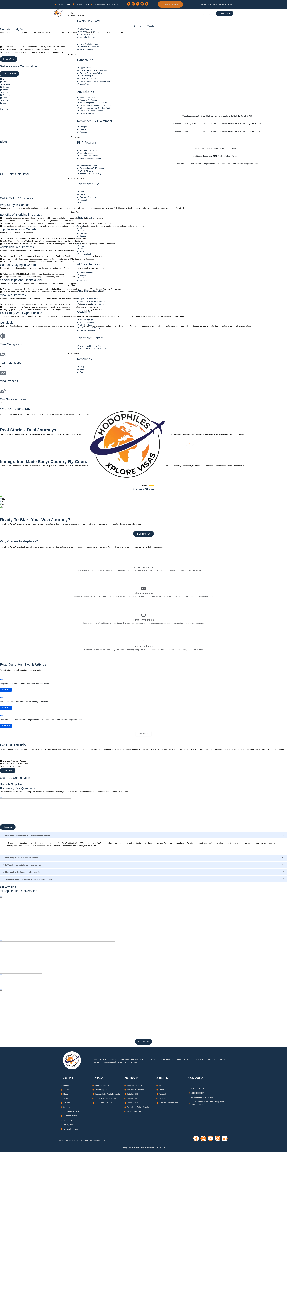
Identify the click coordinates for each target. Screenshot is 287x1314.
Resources (75, 353)
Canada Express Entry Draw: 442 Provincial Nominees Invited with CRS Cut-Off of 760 (217, 116)
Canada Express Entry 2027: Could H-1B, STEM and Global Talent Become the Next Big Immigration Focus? (217, 124)
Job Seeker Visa (77, 178)
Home (73, 13)
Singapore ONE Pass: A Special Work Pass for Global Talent (217, 148)
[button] (143, 510)
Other (73, 285)
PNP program (76, 137)
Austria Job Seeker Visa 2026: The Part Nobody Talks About (217, 156)
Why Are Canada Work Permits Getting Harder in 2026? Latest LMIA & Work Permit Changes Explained (217, 164)
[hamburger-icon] (206, 13)
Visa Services (76, 259)
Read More (5, 689)
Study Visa (75, 212)
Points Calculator (77, 16)
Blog (1, 679)
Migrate (73, 54)
